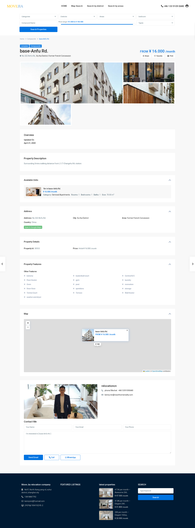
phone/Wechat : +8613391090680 (119, 390)
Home (22, 39)
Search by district (95, 6)
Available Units (31, 180)
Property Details (32, 241)
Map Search (77, 6)
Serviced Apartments (61, 195)
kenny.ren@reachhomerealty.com (119, 395)
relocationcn (109, 385)
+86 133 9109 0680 (174, 6)
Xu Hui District (42, 56)
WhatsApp (71, 457)
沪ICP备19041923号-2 (34, 505)
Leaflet (147, 371)
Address (28, 211)
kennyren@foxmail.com (35, 501)
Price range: (63, 22)
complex (24, 46)
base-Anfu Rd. (101, 331)
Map (26, 314)
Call (53, 457)
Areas (102, 17)
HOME (64, 6)
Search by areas (115, 6)
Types (141, 23)
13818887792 (30, 497)
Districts (64, 17)
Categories (26, 17)
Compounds (31, 39)
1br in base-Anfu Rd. (52, 189)
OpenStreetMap (157, 371)
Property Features (32, 264)
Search (156, 497)
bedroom (142, 17)
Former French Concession (60, 56)
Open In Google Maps (33, 227)
